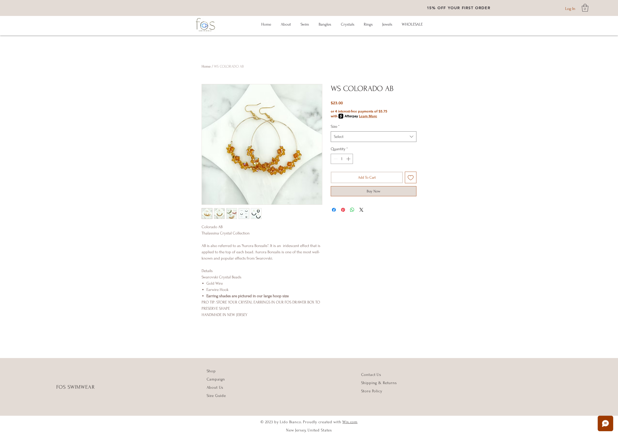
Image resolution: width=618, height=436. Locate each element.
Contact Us (371, 374)
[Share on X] (361, 210)
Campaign (216, 379)
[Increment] (348, 159)
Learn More (368, 116)
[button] (585, 8)
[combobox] (373, 136)
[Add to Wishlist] (410, 177)
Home (206, 66)
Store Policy (371, 391)
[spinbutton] (342, 159)
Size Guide (216, 395)
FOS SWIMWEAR (75, 387)
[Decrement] (335, 159)
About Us (216, 387)
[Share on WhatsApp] (352, 210)
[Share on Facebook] (334, 210)
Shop (211, 371)
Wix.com (350, 422)
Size (335, 126)
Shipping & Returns (379, 382)
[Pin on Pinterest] (343, 210)
